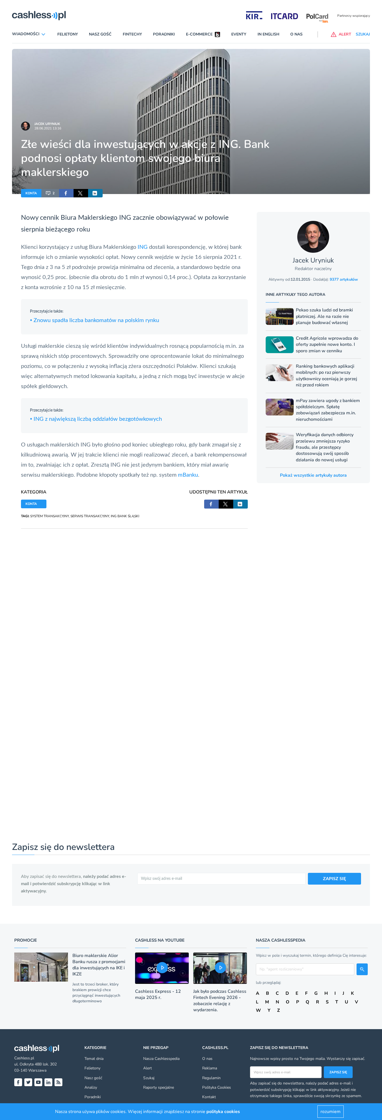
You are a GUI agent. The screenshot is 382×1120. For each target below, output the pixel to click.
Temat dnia (93, 1058)
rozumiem (330, 1112)
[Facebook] (18, 1082)
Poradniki (164, 34)
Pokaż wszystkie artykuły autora (313, 475)
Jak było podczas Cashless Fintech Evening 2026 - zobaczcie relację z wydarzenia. (219, 1000)
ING (143, 247)
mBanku (188, 475)
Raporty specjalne (158, 1087)
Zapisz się (338, 1072)
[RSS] (58, 1082)
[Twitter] (28, 1082)
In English (268, 34)
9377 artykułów (344, 279)
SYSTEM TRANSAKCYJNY (49, 516)
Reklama (209, 1068)
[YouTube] (38, 1082)
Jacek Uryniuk (47, 124)
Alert (147, 1068)
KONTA (31, 193)
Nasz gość (100, 34)
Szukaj (148, 1078)
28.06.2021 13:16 (47, 128)
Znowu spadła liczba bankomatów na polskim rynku (94, 320)
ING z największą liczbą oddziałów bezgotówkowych (96, 419)
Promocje (25, 940)
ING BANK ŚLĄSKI (125, 516)
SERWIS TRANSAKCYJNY (89, 516)
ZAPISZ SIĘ (334, 878)
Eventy (238, 34)
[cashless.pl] (39, 15)
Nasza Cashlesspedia (161, 1058)
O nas (296, 34)
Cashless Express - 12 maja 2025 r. (158, 994)
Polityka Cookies (216, 1087)
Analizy (90, 1087)
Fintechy (132, 34)
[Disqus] (134, 598)
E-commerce (199, 34)
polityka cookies (223, 1112)
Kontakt (209, 1097)
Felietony (67, 34)
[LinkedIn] (48, 1082)
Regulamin (211, 1078)
